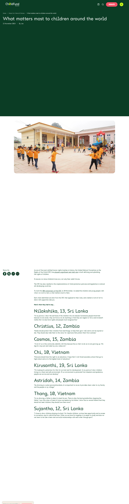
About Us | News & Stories (16, 13)
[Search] (103, 4)
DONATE (112, 4)
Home (4, 13)
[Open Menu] (121, 4)
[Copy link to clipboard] (13, 274)
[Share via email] (17, 274)
